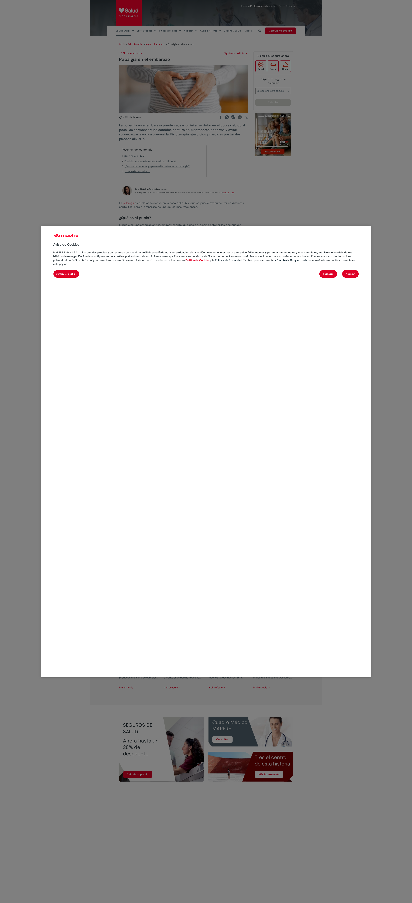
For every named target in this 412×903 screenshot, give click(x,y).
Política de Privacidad (228, 260)
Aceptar (350, 273)
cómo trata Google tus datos (293, 260)
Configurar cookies (66, 273)
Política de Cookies (197, 260)
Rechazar (328, 273)
